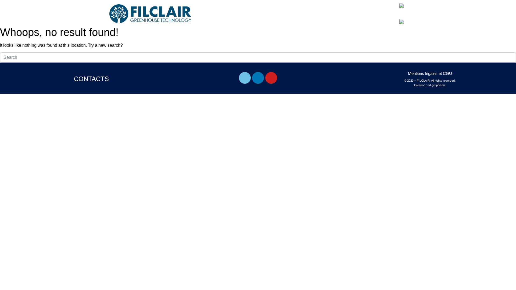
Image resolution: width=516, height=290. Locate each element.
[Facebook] (245, 78)
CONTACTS (91, 78)
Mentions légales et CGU (430, 73)
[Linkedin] (258, 78)
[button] (386, 10)
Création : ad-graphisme (430, 85)
